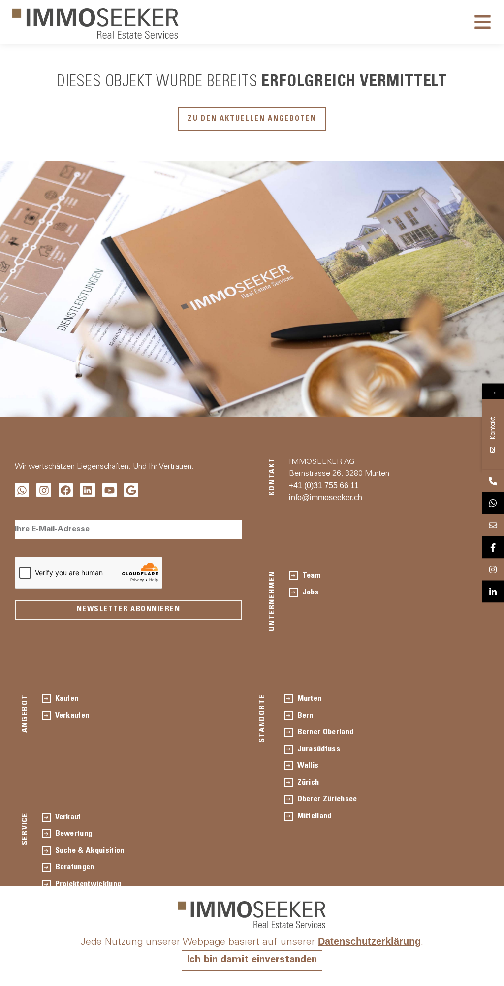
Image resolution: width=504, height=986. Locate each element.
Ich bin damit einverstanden (252, 960)
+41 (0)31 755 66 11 (324, 485)
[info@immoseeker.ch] (493, 525)
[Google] (131, 490)
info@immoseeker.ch (325, 497)
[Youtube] (109, 490)
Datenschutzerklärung (369, 941)
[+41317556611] (493, 481)
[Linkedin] (87, 490)
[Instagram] (43, 490)
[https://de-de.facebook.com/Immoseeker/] (493, 547)
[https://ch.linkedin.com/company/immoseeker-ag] (493, 592)
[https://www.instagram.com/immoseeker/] (493, 570)
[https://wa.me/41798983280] (493, 503)
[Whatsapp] (22, 490)
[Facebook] (66, 490)
